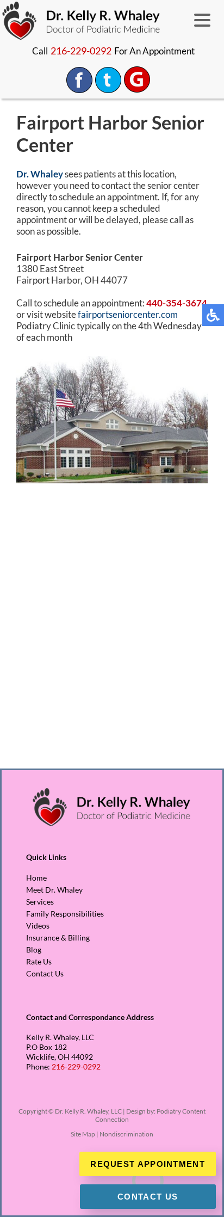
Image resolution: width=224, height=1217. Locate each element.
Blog (33, 949)
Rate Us (39, 961)
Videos (37, 925)
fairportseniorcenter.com (128, 314)
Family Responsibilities (65, 913)
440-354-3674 (176, 303)
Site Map (83, 1134)
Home (36, 877)
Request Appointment (147, 1164)
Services (40, 901)
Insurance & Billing (58, 937)
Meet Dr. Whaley (54, 889)
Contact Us (45, 973)
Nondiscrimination (126, 1134)
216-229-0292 (81, 51)
